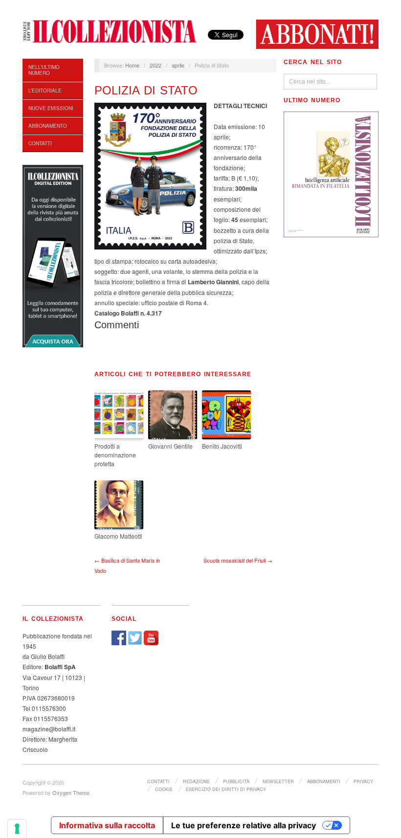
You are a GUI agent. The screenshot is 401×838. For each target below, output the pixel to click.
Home (132, 65)
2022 (155, 65)
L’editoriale (45, 90)
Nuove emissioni (50, 108)
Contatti (40, 143)
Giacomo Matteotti (118, 536)
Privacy (363, 781)
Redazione (196, 781)
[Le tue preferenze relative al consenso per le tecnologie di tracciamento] (17, 828)
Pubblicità (236, 781)
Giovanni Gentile (170, 446)
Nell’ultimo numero (44, 70)
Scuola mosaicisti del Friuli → (237, 560)
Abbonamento (47, 125)
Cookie (164, 789)
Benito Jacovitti (222, 446)
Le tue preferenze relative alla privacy (243, 825)
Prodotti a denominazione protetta (115, 455)
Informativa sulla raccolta (107, 825)
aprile (178, 65)
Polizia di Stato (146, 90)
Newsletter (278, 781)
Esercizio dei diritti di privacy (226, 789)
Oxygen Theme (70, 792)
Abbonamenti (323, 781)
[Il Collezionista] (111, 30)
